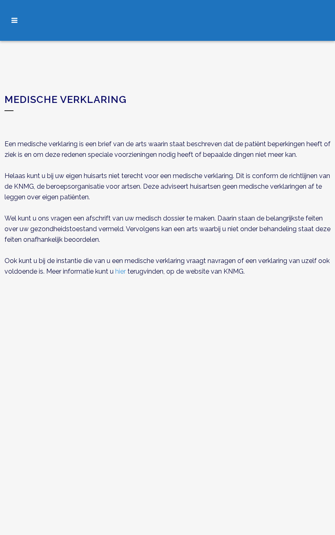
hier (120, 271)
